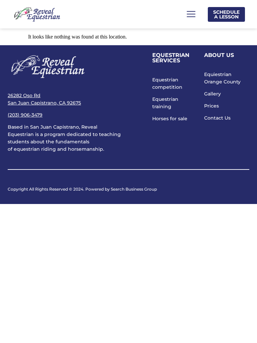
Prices (211, 106)
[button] (191, 14)
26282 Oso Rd (24, 95)
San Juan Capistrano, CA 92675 (44, 103)
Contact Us (217, 118)
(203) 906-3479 (25, 115)
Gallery (212, 94)
